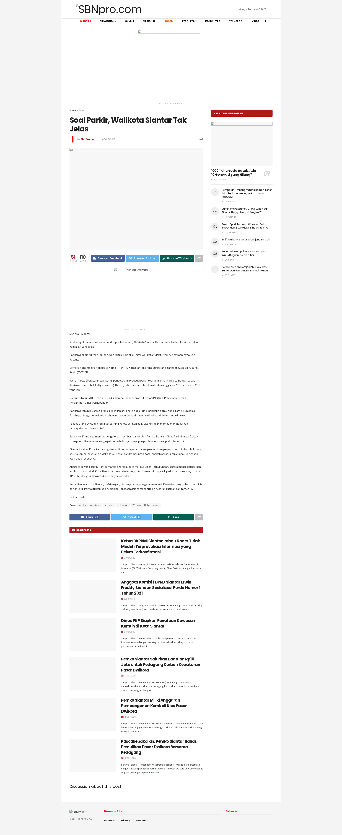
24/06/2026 (129, 716)
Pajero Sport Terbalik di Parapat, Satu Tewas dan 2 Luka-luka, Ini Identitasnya (245, 226)
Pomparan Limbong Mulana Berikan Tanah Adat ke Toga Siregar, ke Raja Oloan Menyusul (247, 193)
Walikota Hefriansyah (146, 505)
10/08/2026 (129, 632)
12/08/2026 (129, 599)
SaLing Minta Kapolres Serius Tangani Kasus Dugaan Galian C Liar (244, 253)
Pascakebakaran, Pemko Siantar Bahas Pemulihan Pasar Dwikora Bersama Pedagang (159, 747)
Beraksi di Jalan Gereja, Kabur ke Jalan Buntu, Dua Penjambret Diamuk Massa (245, 268)
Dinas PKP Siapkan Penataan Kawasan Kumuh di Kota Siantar (158, 623)
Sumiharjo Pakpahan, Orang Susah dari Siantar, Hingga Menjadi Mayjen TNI (245, 210)
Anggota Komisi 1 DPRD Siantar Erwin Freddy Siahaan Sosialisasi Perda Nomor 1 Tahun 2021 (160, 587)
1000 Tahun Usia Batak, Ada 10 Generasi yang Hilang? (233, 172)
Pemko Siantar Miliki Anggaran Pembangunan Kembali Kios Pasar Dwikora (154, 705)
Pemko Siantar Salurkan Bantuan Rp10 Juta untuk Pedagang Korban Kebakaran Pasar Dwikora (160, 664)
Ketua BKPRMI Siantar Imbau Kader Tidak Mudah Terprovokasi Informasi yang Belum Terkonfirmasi (160, 546)
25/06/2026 (129, 675)
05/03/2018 (108, 139)
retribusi (95, 505)
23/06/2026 (129, 758)
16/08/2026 (129, 557)
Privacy (125, 820)
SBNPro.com (88, 139)
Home (72, 110)
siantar (109, 505)
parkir (82, 505)
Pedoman (142, 820)
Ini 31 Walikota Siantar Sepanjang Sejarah (246, 239)
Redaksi (109, 820)
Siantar (83, 110)
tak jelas (123, 505)
